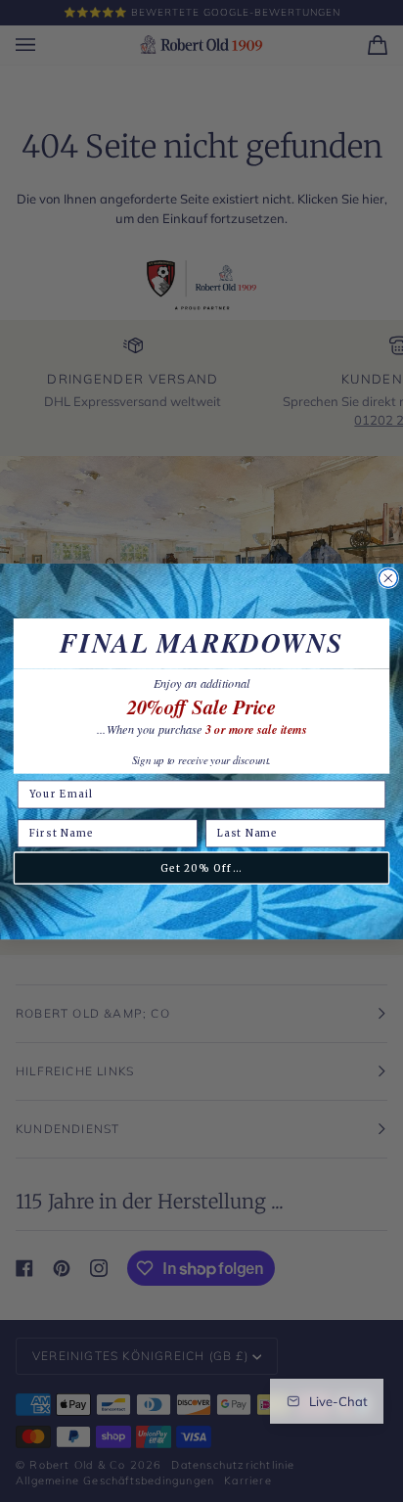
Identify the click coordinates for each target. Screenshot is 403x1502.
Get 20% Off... (201, 868)
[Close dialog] (388, 578)
